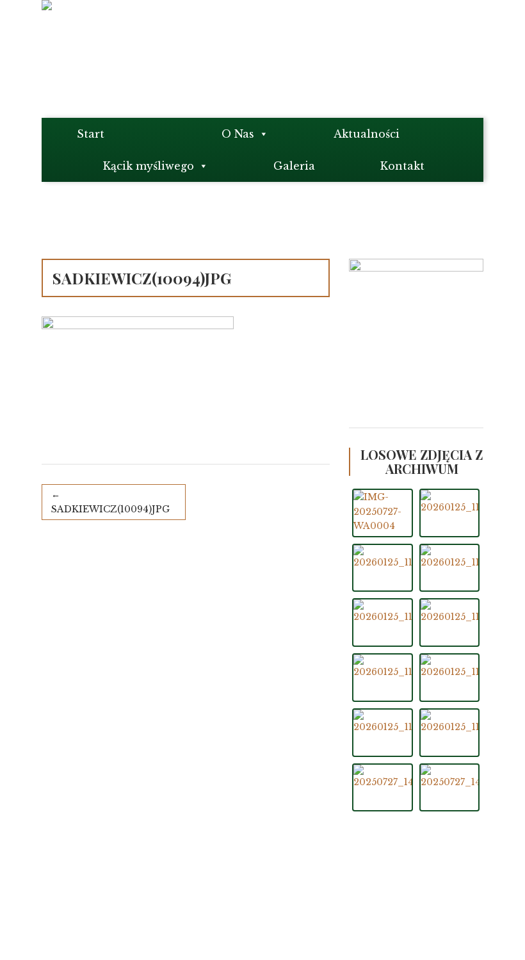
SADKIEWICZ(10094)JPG (110, 509)
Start (90, 133)
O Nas (238, 133)
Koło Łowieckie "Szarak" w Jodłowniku (163, 901)
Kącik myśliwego (148, 165)
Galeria (294, 165)
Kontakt (402, 165)
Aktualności (367, 133)
